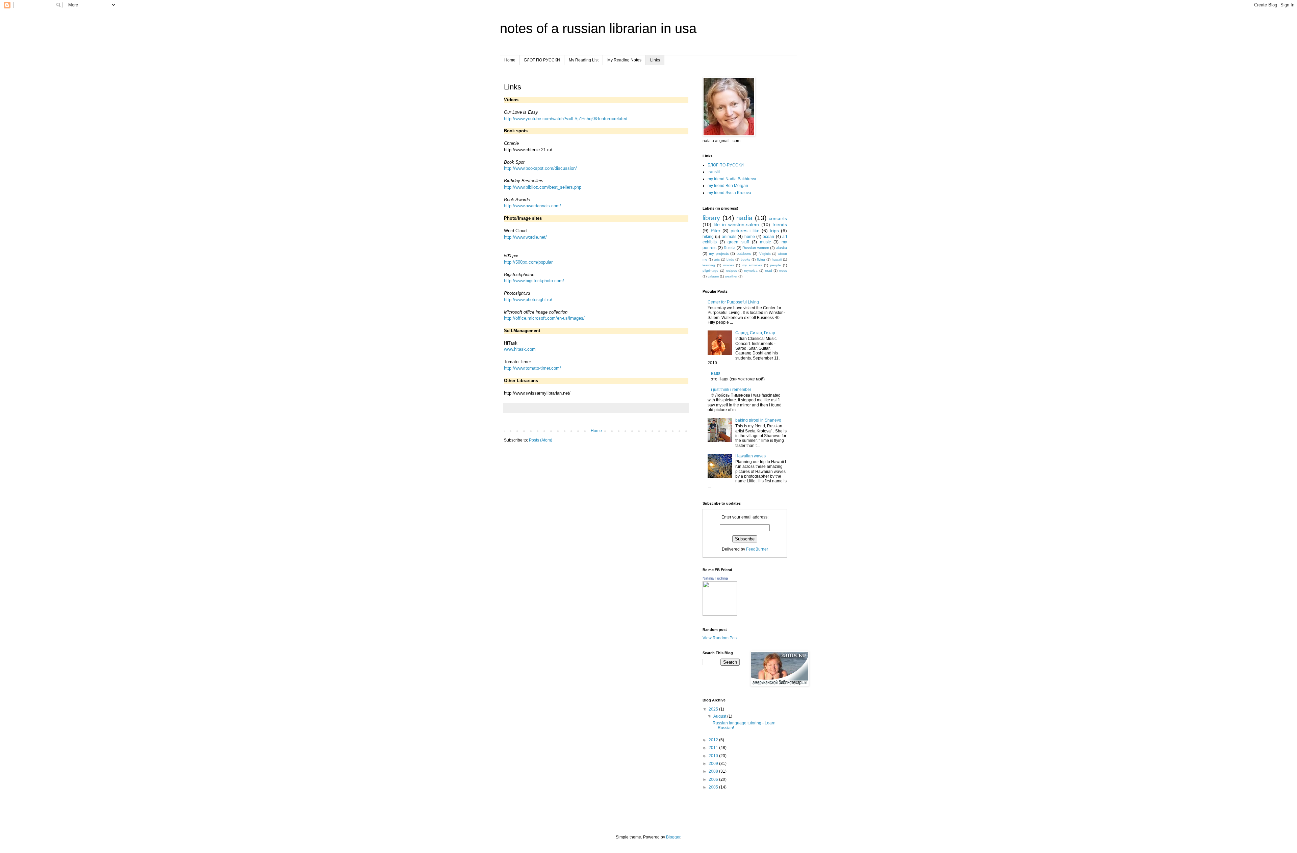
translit (714, 171)
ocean (768, 236)
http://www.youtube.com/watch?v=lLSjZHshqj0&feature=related (565, 118)
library (711, 217)
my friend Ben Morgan (728, 185)
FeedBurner (757, 549)
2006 (714, 779)
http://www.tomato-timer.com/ (532, 368)
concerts (778, 218)
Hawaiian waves (750, 456)
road (768, 270)
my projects (719, 253)
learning (709, 265)
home (749, 236)
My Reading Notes (624, 60)
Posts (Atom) (540, 440)
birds (730, 259)
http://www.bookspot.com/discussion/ (540, 168)
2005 (714, 787)
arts (717, 259)
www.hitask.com (520, 349)
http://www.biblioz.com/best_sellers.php (542, 187)
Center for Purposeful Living (733, 302)
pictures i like (745, 230)
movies (728, 265)
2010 (714, 755)
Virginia (765, 254)
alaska (781, 248)
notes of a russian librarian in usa (598, 28)
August (720, 716)
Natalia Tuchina (715, 578)
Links (655, 60)
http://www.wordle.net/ (525, 237)
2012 (714, 740)
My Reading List (584, 60)
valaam (713, 276)
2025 (714, 709)
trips (774, 230)
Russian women (755, 248)
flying (761, 259)
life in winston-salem (736, 224)
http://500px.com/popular (528, 262)
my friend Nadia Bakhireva (732, 179)
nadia (744, 217)
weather (731, 276)
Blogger (673, 837)
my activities (752, 265)
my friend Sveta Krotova (729, 192)
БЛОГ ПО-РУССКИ (726, 165)
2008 (714, 771)
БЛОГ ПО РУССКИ (542, 60)
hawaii (777, 259)
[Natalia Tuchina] (720, 614)
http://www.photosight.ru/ (528, 299)
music (765, 242)
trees (783, 270)
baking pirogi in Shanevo (758, 420)
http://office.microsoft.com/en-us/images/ (544, 318)
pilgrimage (710, 270)
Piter (715, 230)
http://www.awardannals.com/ (532, 205)
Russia (729, 248)
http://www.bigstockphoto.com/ (534, 280)
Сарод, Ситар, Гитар (755, 332)
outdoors (744, 253)
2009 (714, 763)
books (745, 259)
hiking (708, 236)
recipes (731, 270)
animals (729, 236)
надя (715, 373)
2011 (714, 747)
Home (509, 60)
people (775, 265)
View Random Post (720, 638)
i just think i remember (731, 389)
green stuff (738, 242)
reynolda (751, 270)
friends (779, 224)
